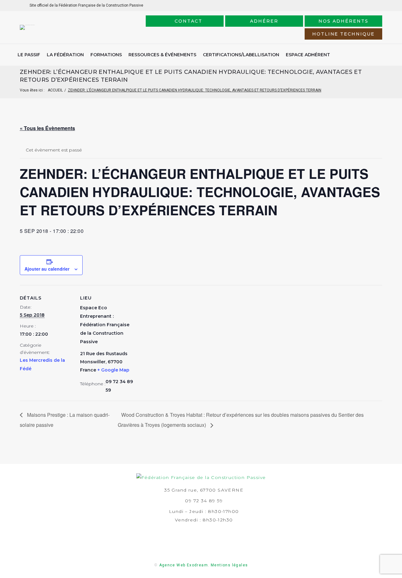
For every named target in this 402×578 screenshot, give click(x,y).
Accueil (55, 90)
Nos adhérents (343, 21)
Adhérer (264, 21)
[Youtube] (377, 5)
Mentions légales (229, 565)
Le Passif (29, 55)
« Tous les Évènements (47, 128)
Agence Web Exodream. (184, 565)
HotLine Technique (343, 34)
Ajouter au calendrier (46, 269)
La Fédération (65, 55)
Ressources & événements (162, 55)
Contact (188, 21)
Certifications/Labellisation (241, 55)
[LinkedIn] (357, 5)
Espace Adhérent (308, 55)
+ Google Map (113, 370)
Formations (106, 55)
